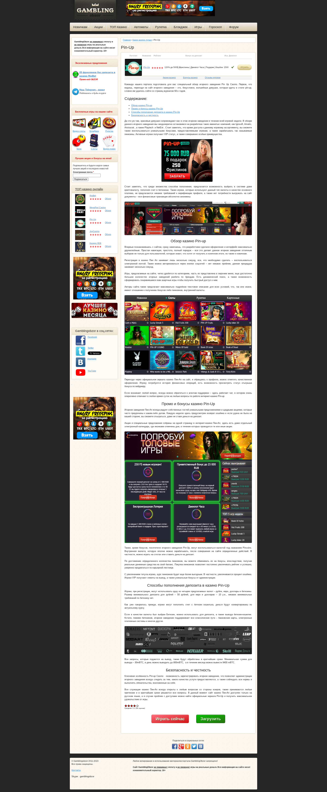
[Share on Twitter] (194, 746)
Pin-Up (146, 67)
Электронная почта (83, 172)
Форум (233, 27)
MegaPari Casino (98, 207)
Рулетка (159, 27)
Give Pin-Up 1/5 (125, 705)
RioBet (93, 195)
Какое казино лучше (142, 40)
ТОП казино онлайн (89, 189)
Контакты (76, 770)
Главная (127, 40)
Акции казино (169, 77)
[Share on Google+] (181, 746)
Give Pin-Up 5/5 (137, 705)
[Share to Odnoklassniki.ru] (187, 746)
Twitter (91, 348)
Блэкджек (179, 27)
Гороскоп (215, 27)
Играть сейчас (170, 718)
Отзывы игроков (212, 77)
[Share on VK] (200, 746)
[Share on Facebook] (174, 746)
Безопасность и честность (145, 115)
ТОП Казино (116, 27)
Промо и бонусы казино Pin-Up (147, 108)
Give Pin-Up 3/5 (131, 705)
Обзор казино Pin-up (141, 105)
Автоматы (139, 27)
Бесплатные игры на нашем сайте (93, 112)
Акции (97, 27)
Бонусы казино (190, 77)
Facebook (92, 337)
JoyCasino (94, 231)
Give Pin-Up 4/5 (134, 705)
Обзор (108, 199)
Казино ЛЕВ (95, 243)
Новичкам (78, 27)
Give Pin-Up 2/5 (128, 705)
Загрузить (210, 718)
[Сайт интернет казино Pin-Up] (133, 67)
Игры (196, 27)
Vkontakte (91, 359)
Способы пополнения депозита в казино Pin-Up (155, 112)
